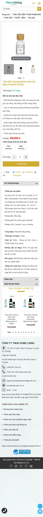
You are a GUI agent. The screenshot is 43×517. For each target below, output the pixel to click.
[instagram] (21, 466)
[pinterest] (26, 466)
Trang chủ (6, 14)
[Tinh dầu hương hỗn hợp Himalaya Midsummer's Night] (11, 303)
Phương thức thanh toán (13, 409)
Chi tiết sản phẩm (11, 183)
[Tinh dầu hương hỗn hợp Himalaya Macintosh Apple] (30, 303)
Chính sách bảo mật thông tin (15, 425)
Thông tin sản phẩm (11, 440)
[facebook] (11, 466)
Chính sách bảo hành (12, 414)
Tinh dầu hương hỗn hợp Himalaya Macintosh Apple (30, 318)
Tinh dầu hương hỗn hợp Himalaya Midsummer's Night (11, 319)
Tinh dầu (31, 18)
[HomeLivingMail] (14, 3)
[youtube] (31, 466)
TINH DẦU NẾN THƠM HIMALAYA (27, 14)
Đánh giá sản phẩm (12, 284)
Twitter (18, 172)
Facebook (28, 172)
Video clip (8, 279)
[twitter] (16, 466)
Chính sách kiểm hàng (12, 435)
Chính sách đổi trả (11, 430)
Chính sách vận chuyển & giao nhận (17, 419)
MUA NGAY (22, 164)
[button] (19, 78)
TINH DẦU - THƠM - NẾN (14, 18)
